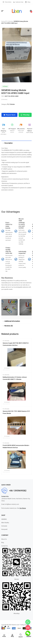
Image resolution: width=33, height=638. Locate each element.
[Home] (4, 635)
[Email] (27, 627)
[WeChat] (27, 633)
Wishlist (29, 636)
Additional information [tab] (12, 321)
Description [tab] (8, 143)
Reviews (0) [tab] (8, 326)
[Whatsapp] (27, 622)
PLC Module (9, 21)
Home (3, 21)
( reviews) (4, 99)
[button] (28, 30)
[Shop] (12, 635)
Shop (12, 636)
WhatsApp (26, 115)
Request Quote (10, 115)
